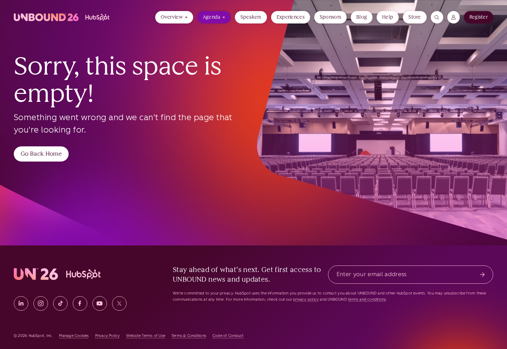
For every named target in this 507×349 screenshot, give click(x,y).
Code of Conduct (227, 335)
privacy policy (306, 299)
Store (414, 17)
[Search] (437, 17)
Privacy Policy (107, 335)
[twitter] (119, 303)
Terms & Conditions (188, 335)
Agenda (211, 17)
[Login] (453, 17)
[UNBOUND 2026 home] (62, 17)
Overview (172, 17)
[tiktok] (60, 303)
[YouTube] (99, 303)
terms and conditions (367, 299)
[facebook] (80, 303)
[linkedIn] (21, 303)
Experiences (291, 17)
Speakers (250, 17)
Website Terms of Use (145, 335)
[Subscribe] (482, 274)
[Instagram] (40, 303)
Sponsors (330, 17)
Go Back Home (41, 153)
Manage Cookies (74, 335)
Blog (361, 17)
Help (387, 17)
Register (478, 17)
